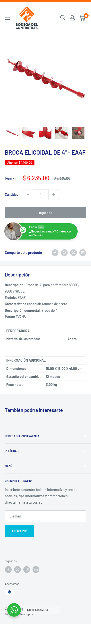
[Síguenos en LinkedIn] (36, 569)
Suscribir (19, 531)
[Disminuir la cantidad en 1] (28, 194)
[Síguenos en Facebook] (8, 569)
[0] (82, 18)
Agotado (45, 212)
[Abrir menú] (7, 18)
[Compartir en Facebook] (55, 252)
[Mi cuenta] (72, 17)
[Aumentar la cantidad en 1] (54, 194)
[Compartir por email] (82, 252)
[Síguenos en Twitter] (17, 569)
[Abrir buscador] (63, 17)
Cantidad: (12, 194)
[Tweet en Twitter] (73, 252)
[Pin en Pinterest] (64, 252)
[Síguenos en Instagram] (26, 569)
